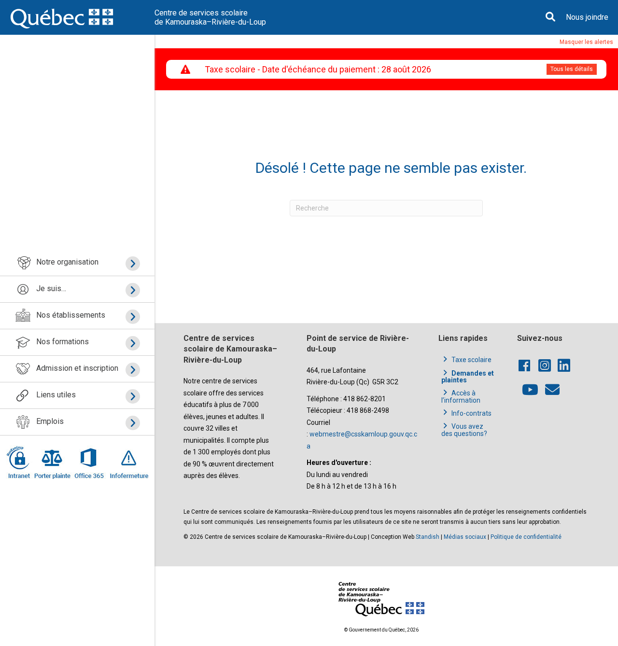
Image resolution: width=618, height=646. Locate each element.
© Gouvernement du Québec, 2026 (381, 629)
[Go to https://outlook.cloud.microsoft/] (88, 462)
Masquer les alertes (586, 42)
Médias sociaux (465, 537)
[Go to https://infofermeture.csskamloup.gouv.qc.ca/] (127, 462)
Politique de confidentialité (526, 537)
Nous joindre (587, 17)
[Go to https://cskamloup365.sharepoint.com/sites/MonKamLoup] (20, 462)
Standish (427, 537)
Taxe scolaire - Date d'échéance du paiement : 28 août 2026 (318, 69)
